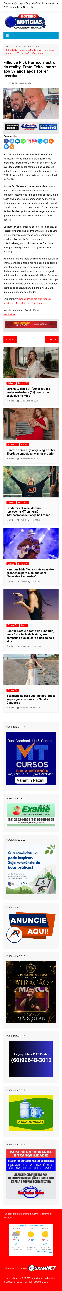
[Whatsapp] (23, 141)
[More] (11, 146)
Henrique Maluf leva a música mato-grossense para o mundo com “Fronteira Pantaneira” (30, 573)
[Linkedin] (17, 141)
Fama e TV (23, 383)
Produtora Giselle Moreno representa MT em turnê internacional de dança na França (28, 511)
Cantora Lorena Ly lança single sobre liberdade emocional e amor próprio (31, 451)
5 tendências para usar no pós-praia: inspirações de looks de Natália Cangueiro (30, 699)
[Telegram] (45, 141)
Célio (11, 400)
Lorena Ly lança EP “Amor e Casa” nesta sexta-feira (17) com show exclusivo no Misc (28, 392)
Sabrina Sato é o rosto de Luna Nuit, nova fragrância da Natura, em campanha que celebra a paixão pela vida (30, 636)
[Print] (51, 141)
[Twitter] (11, 141)
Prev (11, 339)
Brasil (23, 625)
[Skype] (40, 141)
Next (50, 339)
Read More (9, 314)
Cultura (11, 383)
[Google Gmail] (28, 141)
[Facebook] (6, 141)
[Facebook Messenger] (6, 146)
